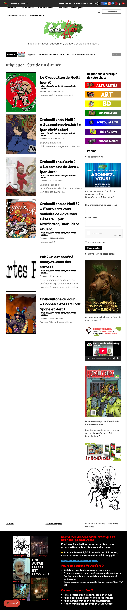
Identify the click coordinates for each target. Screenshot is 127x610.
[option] (65, 54)
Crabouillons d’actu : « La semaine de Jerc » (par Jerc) (59, 166)
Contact (10, 523)
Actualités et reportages (70, 7)
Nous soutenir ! (37, 15)
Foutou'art (43, 91)
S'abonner (13, 3)
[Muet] (114, 358)
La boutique (27, 7)
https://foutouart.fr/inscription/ (99, 197)
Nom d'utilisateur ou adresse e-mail (101, 205)
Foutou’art (11, 7)
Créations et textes (16, 15)
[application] (103, 351)
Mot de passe (91, 217)
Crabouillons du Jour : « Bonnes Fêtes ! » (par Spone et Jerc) (60, 304)
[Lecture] (88, 358)
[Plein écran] (118, 358)
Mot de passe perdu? (105, 254)
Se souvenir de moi (96, 242)
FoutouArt (43, 238)
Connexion (24, 3)
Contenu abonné (45, 7)
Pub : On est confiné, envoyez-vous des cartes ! (57, 262)
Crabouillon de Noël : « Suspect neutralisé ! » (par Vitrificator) (60, 124)
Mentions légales (54, 523)
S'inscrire (89, 254)
